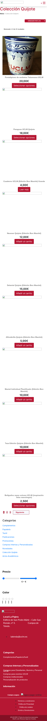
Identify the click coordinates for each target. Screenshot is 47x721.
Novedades (7, 548)
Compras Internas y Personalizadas (17, 544)
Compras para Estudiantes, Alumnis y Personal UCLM (22, 671)
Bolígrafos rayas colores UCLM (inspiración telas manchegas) (24, 496)
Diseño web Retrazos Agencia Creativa (24, 719)
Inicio (2, 14)
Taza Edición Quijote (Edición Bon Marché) (24, 443)
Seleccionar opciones (24, 85)
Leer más (24, 189)
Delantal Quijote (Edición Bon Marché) (24, 285)
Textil (4, 533)
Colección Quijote (9, 552)
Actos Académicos (10, 556)
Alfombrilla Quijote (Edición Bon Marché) (24, 337)
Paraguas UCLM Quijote (24, 129)
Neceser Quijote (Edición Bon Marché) (24, 233)
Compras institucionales (13, 676)
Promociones (7, 541)
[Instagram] (6, 643)
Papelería (6, 529)
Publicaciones (8, 537)
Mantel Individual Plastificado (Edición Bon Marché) (24, 390)
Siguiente (20, 512)
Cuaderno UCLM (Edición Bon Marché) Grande (24, 181)
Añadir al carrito (24, 241)
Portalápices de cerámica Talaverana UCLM (24, 77)
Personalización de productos (15, 679)
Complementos (8, 525)
